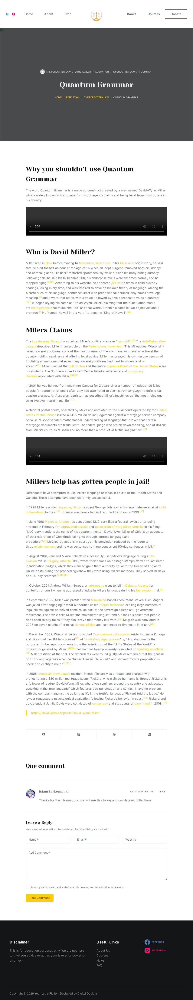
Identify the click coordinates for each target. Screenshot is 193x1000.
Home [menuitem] (29, 14)
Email (81, 839)
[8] (154, 545)
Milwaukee (98, 600)
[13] (66, 575)
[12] (128, 311)
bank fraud (142, 703)
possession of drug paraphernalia (119, 527)
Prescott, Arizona (57, 521)
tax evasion (144, 590)
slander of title (85, 625)
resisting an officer (150, 649)
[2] (58, 575)
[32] (69, 663)
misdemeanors (44, 546)
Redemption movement (105, 346)
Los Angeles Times (45, 341)
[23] (144, 429)
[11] (28, 302)
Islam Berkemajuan (54, 791)
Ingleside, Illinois (70, 507)
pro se (115, 283)
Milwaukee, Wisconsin (94, 263)
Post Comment (40, 898)
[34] (164, 702)
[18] (62, 575)
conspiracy (100, 703)
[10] (52, 282)
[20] (133, 340)
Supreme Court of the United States (132, 366)
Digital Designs (87, 993)
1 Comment (146, 71)
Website (130, 839)
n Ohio (47, 263)
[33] (145, 697)
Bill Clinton (77, 366)
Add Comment (39, 852)
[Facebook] (7, 14)
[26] (44, 540)
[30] (73, 648)
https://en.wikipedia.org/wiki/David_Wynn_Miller (65, 713)
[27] (120, 618)
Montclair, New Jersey (54, 674)
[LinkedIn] (149, 734)
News (100, 960)
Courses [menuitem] (154, 14)
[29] (69, 648)
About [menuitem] (48, 14)
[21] (39, 365)
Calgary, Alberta (59, 561)
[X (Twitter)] (78, 734)
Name (33, 839)
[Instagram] (13, 14)
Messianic (127, 263)
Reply (162, 791)
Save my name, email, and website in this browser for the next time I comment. (77, 887)
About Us (103, 950)
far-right (123, 341)
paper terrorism (112, 605)
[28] (152, 623)
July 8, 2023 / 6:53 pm (141, 791)
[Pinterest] (114, 734)
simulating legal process (102, 639)
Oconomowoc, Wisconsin (111, 634)
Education (102, 71)
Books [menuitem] (131, 14)
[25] (142, 511)
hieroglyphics (40, 308)
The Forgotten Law (122, 71)
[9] (48, 282)
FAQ (99, 965)
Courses (102, 955)
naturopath (95, 585)
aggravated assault (74, 527)
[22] (76, 375)
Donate (176, 14)
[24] (58, 511)
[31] (65, 663)
